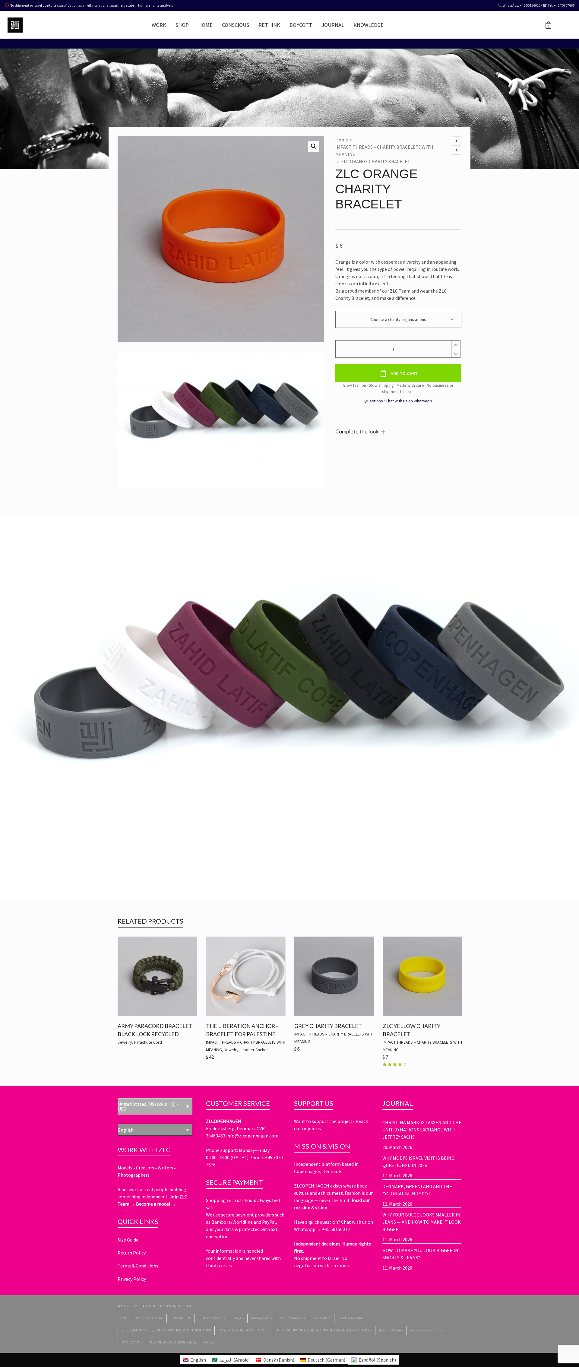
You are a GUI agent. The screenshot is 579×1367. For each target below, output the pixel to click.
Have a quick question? (317, 1222)
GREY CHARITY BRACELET (328, 1026)
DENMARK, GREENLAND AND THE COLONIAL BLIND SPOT (417, 1190)
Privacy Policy (132, 1279)
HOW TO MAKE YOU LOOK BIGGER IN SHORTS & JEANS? (420, 1254)
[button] (313, 146)
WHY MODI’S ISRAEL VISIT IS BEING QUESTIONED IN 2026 (418, 1161)
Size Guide (128, 1240)
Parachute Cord (148, 1042)
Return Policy (132, 1253)
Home (341, 140)
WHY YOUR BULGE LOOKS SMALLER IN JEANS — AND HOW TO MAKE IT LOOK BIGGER (421, 1222)
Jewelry (125, 1042)
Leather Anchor (254, 1049)
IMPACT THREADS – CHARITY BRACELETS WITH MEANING (384, 150)
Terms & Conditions (138, 1266)
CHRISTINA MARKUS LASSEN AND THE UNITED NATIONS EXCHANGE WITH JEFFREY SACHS (421, 1129)
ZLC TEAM (184, 1306)
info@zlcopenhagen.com (252, 1136)
